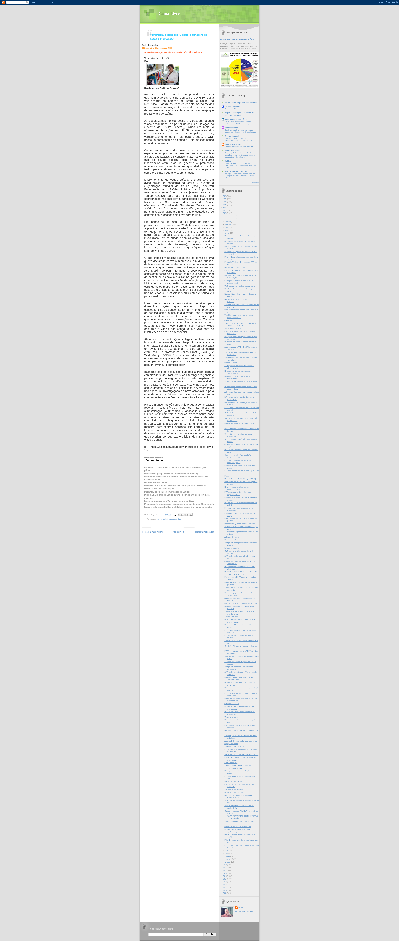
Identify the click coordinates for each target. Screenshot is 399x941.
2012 (225, 884)
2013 (225, 882)
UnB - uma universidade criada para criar (240, 286)
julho (227, 230)
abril (226, 853)
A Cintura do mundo (231, 537)
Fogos (226, 476)
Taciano (241, 907)
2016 (225, 873)
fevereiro (228, 859)
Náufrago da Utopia (233, 144)
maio (227, 850)
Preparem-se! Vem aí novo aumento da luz (240, 109)
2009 (225, 893)
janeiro (227, 862)
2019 (225, 865)
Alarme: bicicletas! (231, 617)
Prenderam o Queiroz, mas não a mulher (239, 524)
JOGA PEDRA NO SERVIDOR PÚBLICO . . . (241, 755)
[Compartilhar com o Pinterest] (191, 514)
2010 (225, 890)
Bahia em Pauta (231, 128)
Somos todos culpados (233, 328)
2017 (225, 870)
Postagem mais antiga (204, 532)
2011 (225, 887)
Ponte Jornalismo (232, 150)
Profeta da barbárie (231, 540)
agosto (228, 227)
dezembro (229, 216)
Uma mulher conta (231, 717)
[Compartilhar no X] (185, 514)
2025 (225, 199)
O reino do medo (230, 363)
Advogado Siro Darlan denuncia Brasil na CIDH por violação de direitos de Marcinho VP (240, 176)
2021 (225, 210)
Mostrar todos (255, 182)
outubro (228, 222)
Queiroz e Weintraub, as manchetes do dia (240, 603)
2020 (225, 213)
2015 (225, 876)
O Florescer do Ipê (231, 704)
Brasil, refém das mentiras (234, 792)
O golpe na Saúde (231, 744)
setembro (229, 224)
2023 (225, 205)
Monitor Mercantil (232, 136)
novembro (229, 219)
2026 (225, 196)
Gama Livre (169, 13)
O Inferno (228, 320)
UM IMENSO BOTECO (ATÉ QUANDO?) (240, 479)
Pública (228, 161)
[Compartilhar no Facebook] (188, 514)
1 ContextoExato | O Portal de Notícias (241, 103)
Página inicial (179, 532)
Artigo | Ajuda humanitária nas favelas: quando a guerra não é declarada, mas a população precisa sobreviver (240, 155)
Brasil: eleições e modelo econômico (238, 39)
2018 (225, 867)
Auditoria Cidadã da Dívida (236, 119)
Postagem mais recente (153, 532)
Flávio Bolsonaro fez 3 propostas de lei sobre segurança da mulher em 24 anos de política (240, 165)
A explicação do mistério (233, 789)
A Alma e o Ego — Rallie (233, 781)
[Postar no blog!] (182, 514)
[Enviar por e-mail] (179, 514)
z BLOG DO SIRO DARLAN (236, 171)
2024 (225, 202)
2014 (225, 879)
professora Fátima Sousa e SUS (169, 519)
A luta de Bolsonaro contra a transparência (240, 741)
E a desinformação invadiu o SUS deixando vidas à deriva (173, 52)
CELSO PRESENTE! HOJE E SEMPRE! (239, 146)
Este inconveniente (231, 548)
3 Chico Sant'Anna (232, 107)
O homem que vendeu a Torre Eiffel (237, 827)
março (227, 856)
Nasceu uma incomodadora (234, 267)
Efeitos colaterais (230, 763)
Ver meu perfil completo (244, 911)
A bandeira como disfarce (234, 746)
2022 (225, 207)
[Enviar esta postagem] (175, 515)
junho (227, 233)
